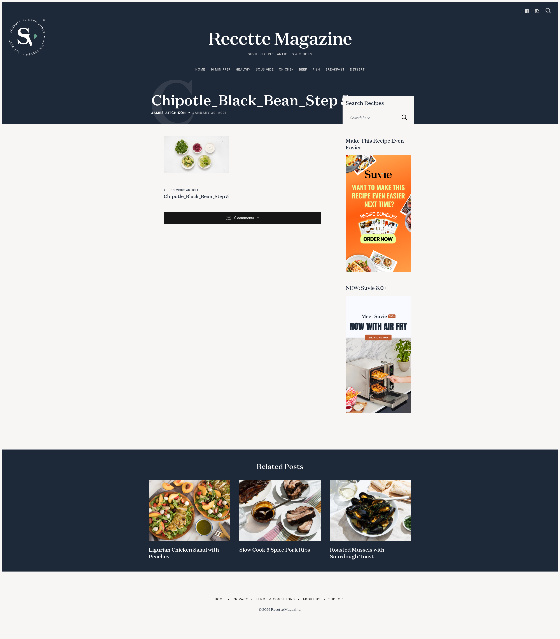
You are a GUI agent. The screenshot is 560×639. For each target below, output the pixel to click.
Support (336, 599)
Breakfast (335, 69)
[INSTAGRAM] (537, 11)
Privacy (240, 599)
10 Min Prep (220, 69)
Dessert (357, 69)
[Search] (548, 11)
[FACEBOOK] (527, 11)
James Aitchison (168, 113)
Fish (316, 69)
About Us (312, 599)
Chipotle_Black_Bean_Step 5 (196, 196)
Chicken (286, 69)
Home (200, 69)
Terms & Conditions (275, 599)
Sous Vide (265, 69)
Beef (303, 69)
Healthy (243, 69)
